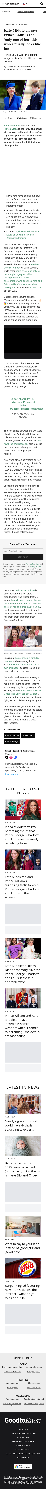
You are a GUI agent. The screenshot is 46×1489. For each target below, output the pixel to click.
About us (23, 1429)
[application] (23, 338)
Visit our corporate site (31, 1478)
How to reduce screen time (12, 1367)
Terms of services (33, 564)
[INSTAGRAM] (11, 757)
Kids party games (33, 1372)
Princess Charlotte (25, 590)
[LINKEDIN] (16, 757)
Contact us (23, 1437)
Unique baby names (26, 12)
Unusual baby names (34, 1367)
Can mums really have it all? (12, 1404)
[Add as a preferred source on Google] (23, 1466)
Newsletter (37, 118)
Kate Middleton (12, 736)
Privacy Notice (35, 567)
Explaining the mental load (34, 1399)
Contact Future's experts (23, 1433)
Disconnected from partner (34, 1404)
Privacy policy (23, 1446)
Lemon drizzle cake (12, 1383)
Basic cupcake (12, 1388)
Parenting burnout (12, 1399)
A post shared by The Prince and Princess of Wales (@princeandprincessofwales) (26, 403)
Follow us (23, 118)
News (29, 69)
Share (10, 118)
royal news (20, 231)
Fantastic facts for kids (12, 1372)
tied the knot (34, 287)
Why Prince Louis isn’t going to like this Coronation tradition (22, 234)
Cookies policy (23, 1450)
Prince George (11, 741)
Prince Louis (28, 736)
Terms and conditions (23, 1442)
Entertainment (9, 24)
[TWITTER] (7, 757)
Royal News (23, 24)
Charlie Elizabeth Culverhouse (21, 66)
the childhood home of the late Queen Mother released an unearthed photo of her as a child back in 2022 (23, 603)
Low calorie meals (34, 1388)
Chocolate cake (34, 1383)
